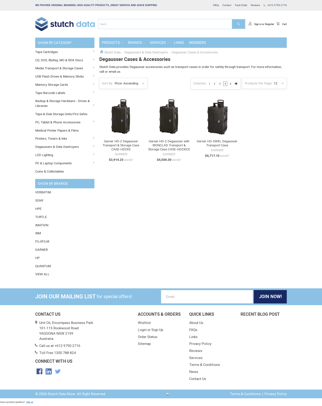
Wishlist (144, 323)
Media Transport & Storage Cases (59, 68)
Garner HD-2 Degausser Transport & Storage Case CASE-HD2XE (121, 145)
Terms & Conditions (204, 365)
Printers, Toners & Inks (51, 138)
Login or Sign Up (150, 330)
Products (111, 42)
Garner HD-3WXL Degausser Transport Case (217, 143)
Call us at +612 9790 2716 (59, 346)
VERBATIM (43, 192)
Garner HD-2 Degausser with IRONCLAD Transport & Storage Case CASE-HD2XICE (169, 145)
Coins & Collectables (49, 171)
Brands (135, 42)
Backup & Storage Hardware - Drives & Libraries (62, 103)
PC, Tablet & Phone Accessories (57, 122)
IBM (38, 233)
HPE (38, 209)
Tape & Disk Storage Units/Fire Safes (61, 114)
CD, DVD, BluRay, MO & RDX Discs (59, 60)
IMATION (41, 225)
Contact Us (197, 379)
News (193, 372)
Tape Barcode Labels (50, 93)
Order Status (147, 337)
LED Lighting (44, 155)
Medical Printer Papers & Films (57, 130)
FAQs (193, 330)
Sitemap (144, 344)
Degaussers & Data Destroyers (57, 147)
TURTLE (41, 217)
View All (42, 274)
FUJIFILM (42, 241)
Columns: (199, 83)
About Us (196, 323)
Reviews (195, 351)
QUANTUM (43, 266)
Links (179, 42)
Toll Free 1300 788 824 (57, 353)
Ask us (29, 402)
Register (269, 24)
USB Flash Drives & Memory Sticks (59, 76)
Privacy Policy (200, 344)
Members (197, 42)
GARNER (41, 250)
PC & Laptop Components (53, 163)
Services (158, 42)
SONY (39, 200)
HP (37, 258)
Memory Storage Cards (51, 85)
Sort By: (107, 83)
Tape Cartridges (46, 52)
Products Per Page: (258, 83)
